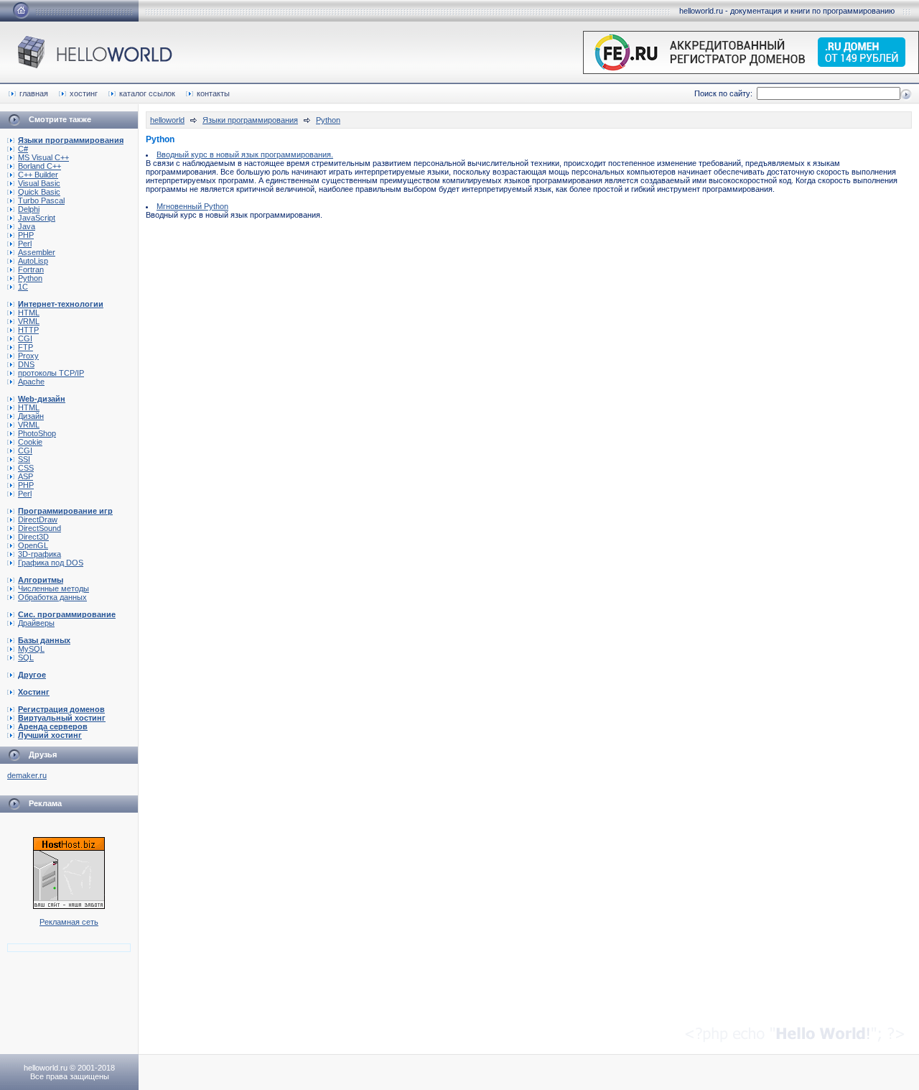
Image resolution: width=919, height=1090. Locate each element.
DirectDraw (37, 519)
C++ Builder (38, 174)
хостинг (84, 93)
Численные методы (53, 588)
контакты (213, 93)
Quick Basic (39, 192)
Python (30, 278)
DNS (26, 364)
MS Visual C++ (43, 157)
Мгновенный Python (192, 206)
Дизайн (31, 416)
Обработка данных (52, 597)
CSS (26, 467)
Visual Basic (39, 183)
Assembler (36, 252)
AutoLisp (33, 261)
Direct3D (33, 536)
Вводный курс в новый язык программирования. (245, 154)
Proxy (28, 355)
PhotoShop (37, 433)
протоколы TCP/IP (51, 373)
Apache (31, 381)
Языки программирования (250, 120)
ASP (25, 476)
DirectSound (39, 528)
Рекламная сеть (68, 922)
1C (23, 286)
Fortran (31, 269)
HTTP (28, 329)
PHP (26, 235)
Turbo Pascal (41, 200)
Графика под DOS (50, 562)
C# (23, 148)
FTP (25, 347)
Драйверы (36, 623)
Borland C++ (39, 166)
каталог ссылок (147, 93)
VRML (28, 321)
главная (33, 93)
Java (26, 226)
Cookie (30, 442)
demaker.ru (27, 775)
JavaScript (36, 217)
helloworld (167, 120)
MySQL (31, 649)
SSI (24, 459)
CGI (25, 338)
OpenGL (33, 545)
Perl (25, 243)
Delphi (28, 209)
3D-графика (39, 554)
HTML (28, 312)
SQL (26, 657)
